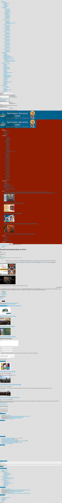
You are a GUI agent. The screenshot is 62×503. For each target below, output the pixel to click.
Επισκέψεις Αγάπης (7, 184)
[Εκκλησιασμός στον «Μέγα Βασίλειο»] (5, 324)
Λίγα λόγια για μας (7, 131)
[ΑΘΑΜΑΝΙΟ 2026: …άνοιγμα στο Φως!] (5, 314)
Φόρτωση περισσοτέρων (4, 402)
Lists (0, 464)
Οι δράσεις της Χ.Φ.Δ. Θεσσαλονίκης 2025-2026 (9, 397)
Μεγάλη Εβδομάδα (7, 75)
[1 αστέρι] (1, 257)
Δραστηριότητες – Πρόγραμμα (10, 22)
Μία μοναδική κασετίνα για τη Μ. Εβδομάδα (13, 213)
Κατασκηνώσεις (6, 57)
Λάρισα (5, 45)
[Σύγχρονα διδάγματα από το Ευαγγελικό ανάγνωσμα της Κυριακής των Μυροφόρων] (9, 221)
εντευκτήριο (4, 293)
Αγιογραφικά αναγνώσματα (8, 72)
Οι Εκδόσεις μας (6, 190)
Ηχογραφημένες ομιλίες (7, 89)
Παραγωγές (5, 59)
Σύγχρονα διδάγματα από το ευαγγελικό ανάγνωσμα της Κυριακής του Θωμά (19, 233)
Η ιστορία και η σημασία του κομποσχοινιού (9, 441)
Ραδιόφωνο (5, 90)
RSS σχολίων (4, 499)
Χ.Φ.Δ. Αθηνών (8, 10)
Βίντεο (5, 238)
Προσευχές (5, 69)
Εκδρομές (5, 54)
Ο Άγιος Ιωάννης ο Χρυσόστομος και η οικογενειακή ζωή (11, 442)
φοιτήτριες (3, 294)
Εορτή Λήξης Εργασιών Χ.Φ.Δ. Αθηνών (8, 336)
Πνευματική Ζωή (7, 474)
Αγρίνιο (5, 24)
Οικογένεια (5, 83)
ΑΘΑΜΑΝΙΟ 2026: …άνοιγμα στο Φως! (8, 316)
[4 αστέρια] (9, 257)
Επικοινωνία (4, 91)
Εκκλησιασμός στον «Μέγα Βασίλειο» (7, 326)
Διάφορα (5, 64)
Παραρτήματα (4, 7)
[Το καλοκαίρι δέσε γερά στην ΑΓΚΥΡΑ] (5, 369)
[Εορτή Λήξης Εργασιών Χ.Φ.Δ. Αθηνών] (5, 334)
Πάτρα (5, 19)
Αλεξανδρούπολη (6, 28)
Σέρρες (5, 177)
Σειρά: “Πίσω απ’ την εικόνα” (10, 60)
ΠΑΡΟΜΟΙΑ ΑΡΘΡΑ (3, 305)
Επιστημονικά (6, 81)
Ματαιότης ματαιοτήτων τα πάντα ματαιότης (15, 417)
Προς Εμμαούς (8, 415)
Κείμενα (3, 62)
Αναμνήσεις (7, 87)
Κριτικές (5, 82)
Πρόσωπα (5, 84)
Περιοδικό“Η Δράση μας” (6, 5)
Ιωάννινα (5, 163)
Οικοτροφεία (6, 6)
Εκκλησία (5, 65)
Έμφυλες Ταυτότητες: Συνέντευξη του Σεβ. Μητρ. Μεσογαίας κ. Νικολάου (13, 440)
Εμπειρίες (5, 3)
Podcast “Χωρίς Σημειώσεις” (10, 61)
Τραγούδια (5, 239)
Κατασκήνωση (8, 12)
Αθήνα (5, 8)
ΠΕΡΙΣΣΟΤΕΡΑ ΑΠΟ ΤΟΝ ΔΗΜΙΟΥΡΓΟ (14, 305)
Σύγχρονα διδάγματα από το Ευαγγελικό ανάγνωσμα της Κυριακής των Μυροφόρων (20, 223)
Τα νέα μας (7, 9)
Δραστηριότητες (4, 52)
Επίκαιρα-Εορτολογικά (18, 192)
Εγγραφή (3, 500)
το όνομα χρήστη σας (12, 103)
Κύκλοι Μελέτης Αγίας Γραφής (9, 58)
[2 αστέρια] (4, 257)
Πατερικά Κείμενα (7, 67)
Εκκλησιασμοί (6, 183)
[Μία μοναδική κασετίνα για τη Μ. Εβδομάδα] (9, 211)
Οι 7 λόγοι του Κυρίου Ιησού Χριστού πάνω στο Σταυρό (10, 438)
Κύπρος (5, 38)
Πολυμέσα (3, 85)
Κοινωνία (5, 78)
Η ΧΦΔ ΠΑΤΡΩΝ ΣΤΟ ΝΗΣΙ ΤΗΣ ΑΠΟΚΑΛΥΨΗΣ (10, 384)
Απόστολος (5, 73)
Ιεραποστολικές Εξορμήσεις (8, 56)
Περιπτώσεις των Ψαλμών (6, 443)
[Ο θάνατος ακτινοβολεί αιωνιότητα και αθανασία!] (9, 201)
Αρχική (3, 1)
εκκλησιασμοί (4, 292)
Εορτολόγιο (6, 71)
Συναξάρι (5, 70)
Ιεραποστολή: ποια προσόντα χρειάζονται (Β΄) (17, 490)
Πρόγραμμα (8, 11)
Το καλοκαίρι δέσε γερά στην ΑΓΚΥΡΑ (7, 371)
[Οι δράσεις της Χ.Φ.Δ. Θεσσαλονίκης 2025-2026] (5, 395)
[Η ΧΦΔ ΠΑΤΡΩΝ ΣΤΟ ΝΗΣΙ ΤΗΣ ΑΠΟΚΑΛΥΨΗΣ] (5, 382)
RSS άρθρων (4, 498)
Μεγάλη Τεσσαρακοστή (7, 76)
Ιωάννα (3, 416)
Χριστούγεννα (6, 77)
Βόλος (5, 31)
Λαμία (5, 170)
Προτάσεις (7, 17)
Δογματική (5, 66)
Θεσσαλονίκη (6, 13)
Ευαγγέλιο (5, 74)
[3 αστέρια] (7, 257)
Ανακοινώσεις (8, 14)
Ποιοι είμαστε (4, 130)
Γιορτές (5, 53)
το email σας (11, 102)
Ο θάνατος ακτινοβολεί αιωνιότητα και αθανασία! (14, 203)
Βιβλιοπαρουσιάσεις (7, 63)
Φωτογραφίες (6, 86)
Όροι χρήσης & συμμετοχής (6, 497)
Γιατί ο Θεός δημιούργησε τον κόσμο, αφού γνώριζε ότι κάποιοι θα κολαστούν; (18, 416)
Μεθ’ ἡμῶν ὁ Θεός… (11, 418)
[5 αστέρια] (12, 257)
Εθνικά (5, 80)
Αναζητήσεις (6, 79)
